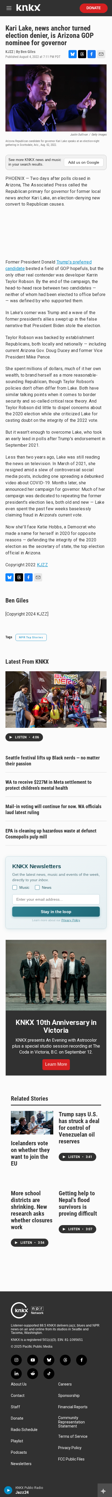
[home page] (28, 9)
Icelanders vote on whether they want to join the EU (30, 1153)
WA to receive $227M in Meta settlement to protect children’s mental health (48, 785)
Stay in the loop (56, 911)
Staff (15, 1407)
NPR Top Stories (31, 637)
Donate (93, 8)
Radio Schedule (24, 1430)
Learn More (56, 1064)
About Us (19, 1384)
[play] (8, 1490)
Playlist (17, 1441)
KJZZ (42, 564)
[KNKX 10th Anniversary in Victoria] (56, 975)
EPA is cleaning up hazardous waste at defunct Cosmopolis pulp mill (51, 834)
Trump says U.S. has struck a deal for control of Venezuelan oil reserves (79, 1128)
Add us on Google (83, 162)
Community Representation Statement (71, 1422)
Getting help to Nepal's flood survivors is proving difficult (78, 1203)
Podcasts (19, 1452)
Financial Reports (73, 1407)
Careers (65, 1384)
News (46, 887)
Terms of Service (73, 1437)
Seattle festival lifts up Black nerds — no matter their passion (52, 760)
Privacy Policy (70, 920)
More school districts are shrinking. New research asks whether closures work (31, 1210)
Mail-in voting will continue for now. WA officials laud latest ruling (53, 809)
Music (24, 887)
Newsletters (21, 1464)
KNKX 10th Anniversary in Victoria (56, 1026)
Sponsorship (69, 1396)
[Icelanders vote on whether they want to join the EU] (32, 1122)
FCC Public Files (71, 1459)
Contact (17, 1396)
